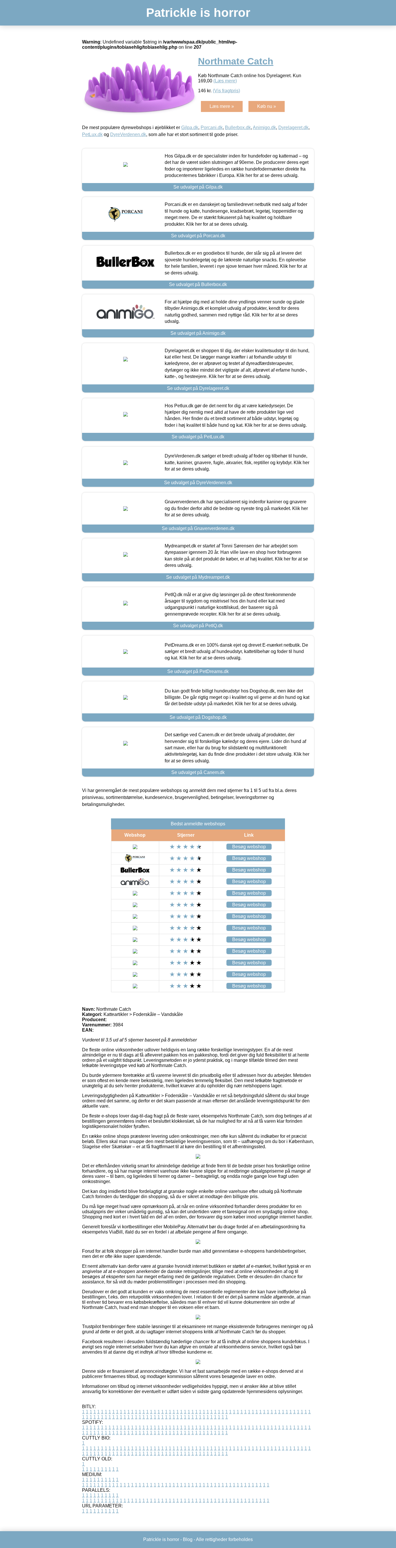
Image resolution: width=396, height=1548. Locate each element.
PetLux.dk (92, 134)
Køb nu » (266, 106)
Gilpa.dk (189, 127)
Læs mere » (222, 106)
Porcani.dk (212, 127)
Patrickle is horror (198, 12)
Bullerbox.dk (238, 127)
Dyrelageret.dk (293, 127)
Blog (187, 1539)
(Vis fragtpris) (226, 90)
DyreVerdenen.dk (128, 134)
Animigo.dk (264, 127)
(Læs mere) (225, 80)
